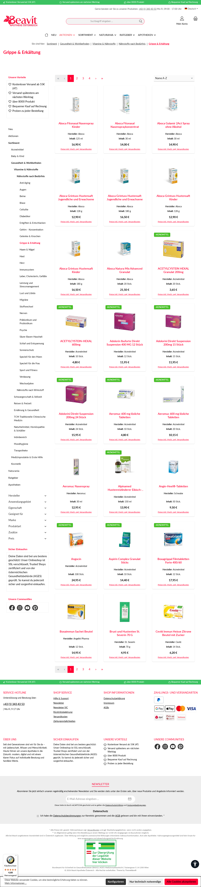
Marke (12, 520)
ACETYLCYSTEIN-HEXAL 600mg (76, 343)
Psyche (23, 330)
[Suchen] (140, 21)
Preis (11, 538)
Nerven (23, 313)
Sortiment (13, 143)
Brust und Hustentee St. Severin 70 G (125, 633)
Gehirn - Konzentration (31, 230)
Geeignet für (15, 514)
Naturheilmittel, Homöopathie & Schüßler (29, 429)
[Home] (46, 35)
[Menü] (16, 856)
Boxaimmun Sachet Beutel (76, 631)
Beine (23, 196)
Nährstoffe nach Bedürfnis (31, 176)
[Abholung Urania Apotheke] (170, 717)
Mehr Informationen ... (16, 883)
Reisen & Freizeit (22, 403)
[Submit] (129, 799)
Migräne (24, 300)
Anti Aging (25, 183)
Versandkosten (60, 717)
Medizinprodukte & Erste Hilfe (27, 457)
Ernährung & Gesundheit (26, 410)
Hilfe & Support (61, 699)
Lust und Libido (27, 293)
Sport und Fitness (29, 370)
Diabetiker (25, 216)
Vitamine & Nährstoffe (26, 169)
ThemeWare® (130, 870)
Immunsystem (27, 270)
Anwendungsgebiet (19, 501)
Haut (22, 256)
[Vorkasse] (181, 717)
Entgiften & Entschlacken (33, 223)
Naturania (13, 471)
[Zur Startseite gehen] (20, 21)
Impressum (109, 703)
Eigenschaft (15, 508)
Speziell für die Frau (30, 363)
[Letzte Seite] (102, 78)
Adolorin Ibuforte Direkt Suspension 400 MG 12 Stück (125, 343)
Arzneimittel (17, 150)
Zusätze (12, 532)
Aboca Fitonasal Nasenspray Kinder (76, 125)
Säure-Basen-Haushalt (31, 337)
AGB (117, 816)
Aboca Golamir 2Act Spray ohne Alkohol (173, 125)
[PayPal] (159, 699)
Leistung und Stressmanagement (29, 285)
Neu (10, 129)
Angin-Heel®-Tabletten (173, 486)
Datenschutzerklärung (114, 699)
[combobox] (101, 21)
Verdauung (25, 377)
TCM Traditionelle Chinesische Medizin (30, 419)
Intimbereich (20, 437)
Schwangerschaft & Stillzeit (28, 397)
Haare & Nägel (27, 250)
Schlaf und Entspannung (32, 343)
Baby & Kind (17, 156)
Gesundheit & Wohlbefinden (26, 163)
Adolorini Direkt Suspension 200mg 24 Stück (76, 416)
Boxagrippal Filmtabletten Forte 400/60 (173, 561)
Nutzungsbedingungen (136, 805)
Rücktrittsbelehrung (62, 712)
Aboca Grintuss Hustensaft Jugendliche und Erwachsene (76, 198)
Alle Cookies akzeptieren (181, 881)
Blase (22, 203)
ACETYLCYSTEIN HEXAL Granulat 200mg (173, 270)
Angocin (76, 559)
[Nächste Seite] (96, 78)
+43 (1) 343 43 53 (147, 9)
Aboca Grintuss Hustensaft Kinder (173, 198)
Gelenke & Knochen (30, 236)
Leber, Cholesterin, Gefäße (33, 276)
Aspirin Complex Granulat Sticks (125, 561)
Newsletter (58, 703)
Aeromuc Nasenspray (76, 486)
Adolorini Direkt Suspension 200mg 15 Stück (173, 343)
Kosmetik (16, 464)
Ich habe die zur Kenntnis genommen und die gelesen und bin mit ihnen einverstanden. (102, 816)
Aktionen (13, 136)
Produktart (14, 526)
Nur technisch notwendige (145, 881)
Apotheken (14, 485)
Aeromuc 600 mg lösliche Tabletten (124, 416)
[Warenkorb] (194, 18)
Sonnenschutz (27, 350)
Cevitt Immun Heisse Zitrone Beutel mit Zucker (173, 633)
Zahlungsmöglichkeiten (64, 721)
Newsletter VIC (60, 708)
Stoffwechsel (26, 307)
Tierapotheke (21, 450)
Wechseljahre (27, 383)
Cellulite (24, 209)
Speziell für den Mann (31, 357)
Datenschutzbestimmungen (67, 816)
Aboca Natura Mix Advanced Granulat (124, 270)
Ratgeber (13, 478)
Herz (22, 263)
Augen (23, 190)
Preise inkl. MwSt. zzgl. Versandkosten (76, 149)
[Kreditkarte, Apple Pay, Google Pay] (175, 708)
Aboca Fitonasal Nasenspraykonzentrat (125, 125)
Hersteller (14, 495)
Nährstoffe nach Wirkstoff (30, 390)
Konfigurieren (116, 881)
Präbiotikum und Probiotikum (28, 322)
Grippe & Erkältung (30, 243)
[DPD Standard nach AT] (159, 717)
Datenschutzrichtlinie (114, 805)
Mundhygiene (21, 444)
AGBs (106, 708)
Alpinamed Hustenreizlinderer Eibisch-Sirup (125, 488)
